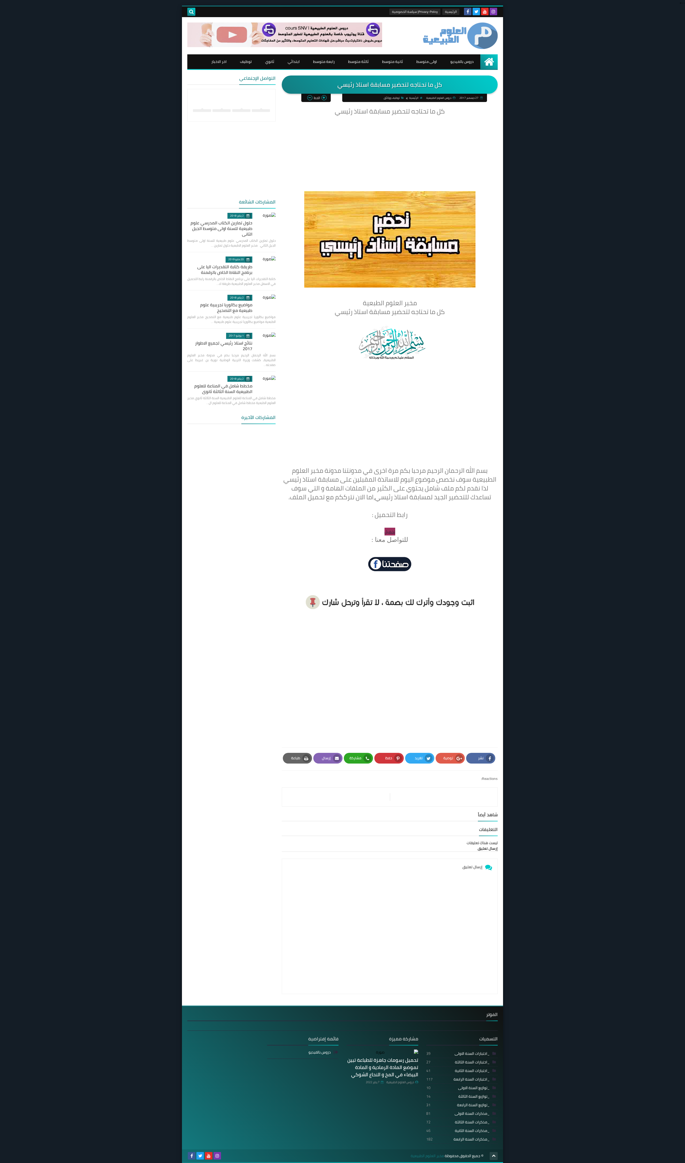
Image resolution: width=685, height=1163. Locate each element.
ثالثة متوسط (358, 61)
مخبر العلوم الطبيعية (427, 1156)
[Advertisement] (390, 153)
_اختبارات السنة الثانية (458, 1070)
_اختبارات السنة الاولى (458, 1053)
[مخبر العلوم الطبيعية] (459, 35)
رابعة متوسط (324, 61)
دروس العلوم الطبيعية (400, 1082)
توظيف (246, 61)
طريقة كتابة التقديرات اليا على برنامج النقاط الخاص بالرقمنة (224, 269)
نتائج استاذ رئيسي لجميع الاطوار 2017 (223, 346)
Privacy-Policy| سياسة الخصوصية (415, 12)
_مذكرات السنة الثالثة (458, 1122)
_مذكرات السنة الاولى (458, 1113)
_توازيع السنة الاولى (458, 1087)
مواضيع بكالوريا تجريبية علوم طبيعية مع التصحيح (226, 307)
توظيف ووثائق (392, 97)
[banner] (284, 45)
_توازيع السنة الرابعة (458, 1104)
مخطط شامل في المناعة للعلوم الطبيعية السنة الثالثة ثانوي (223, 388)
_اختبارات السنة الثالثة (458, 1062)
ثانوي (269, 61)
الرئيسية (451, 12)
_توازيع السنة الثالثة (458, 1096)
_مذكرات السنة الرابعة (458, 1139)
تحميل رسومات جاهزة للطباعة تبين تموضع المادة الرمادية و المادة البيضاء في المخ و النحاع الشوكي (382, 1067)
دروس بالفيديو (462, 61)
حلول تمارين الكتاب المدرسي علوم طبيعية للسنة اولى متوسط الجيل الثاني (221, 228)
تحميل (390, 531)
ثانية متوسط (392, 61)
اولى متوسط (426, 61)
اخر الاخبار (219, 61)
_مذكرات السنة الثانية (458, 1130)
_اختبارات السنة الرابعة (458, 1079)
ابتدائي (294, 61)
